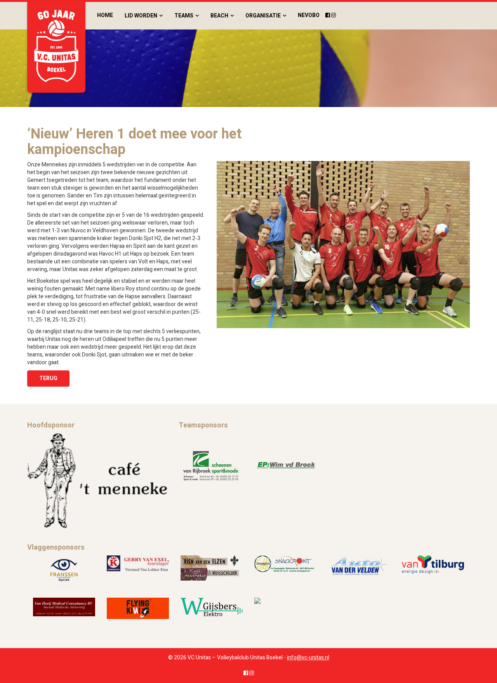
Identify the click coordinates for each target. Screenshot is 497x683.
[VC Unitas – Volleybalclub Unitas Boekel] (56, 47)
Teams (183, 16)
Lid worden (141, 16)
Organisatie (263, 16)
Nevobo (309, 15)
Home (105, 15)
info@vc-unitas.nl (308, 658)
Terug (48, 378)
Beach (219, 16)
